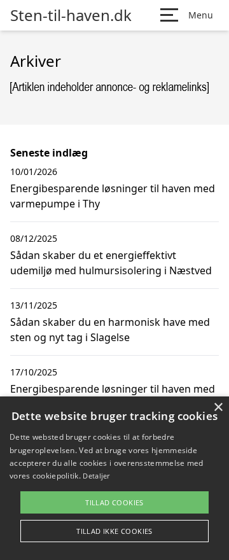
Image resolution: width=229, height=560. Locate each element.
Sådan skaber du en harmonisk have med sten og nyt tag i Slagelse (110, 329)
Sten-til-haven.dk (71, 15)
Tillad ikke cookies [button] (114, 531)
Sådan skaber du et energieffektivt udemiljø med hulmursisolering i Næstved (111, 262)
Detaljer (96, 475)
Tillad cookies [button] (114, 502)
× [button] (218, 407)
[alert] (114, 478)
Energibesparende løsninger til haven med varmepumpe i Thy (112, 196)
